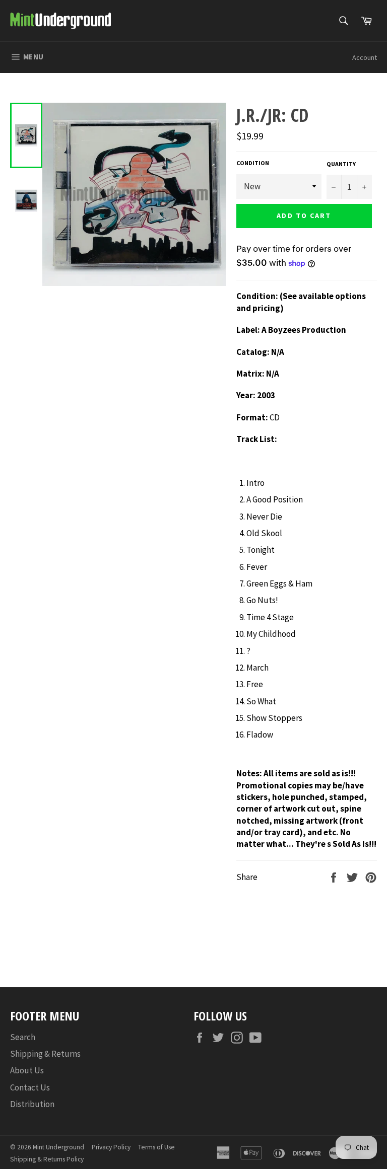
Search (22, 1037)
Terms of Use (156, 1147)
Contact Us (30, 1087)
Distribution (32, 1104)
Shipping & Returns (45, 1053)
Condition (252, 163)
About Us (27, 1070)
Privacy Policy (111, 1147)
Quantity (341, 164)
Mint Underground (58, 1147)
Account (364, 57)
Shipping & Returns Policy (47, 1159)
